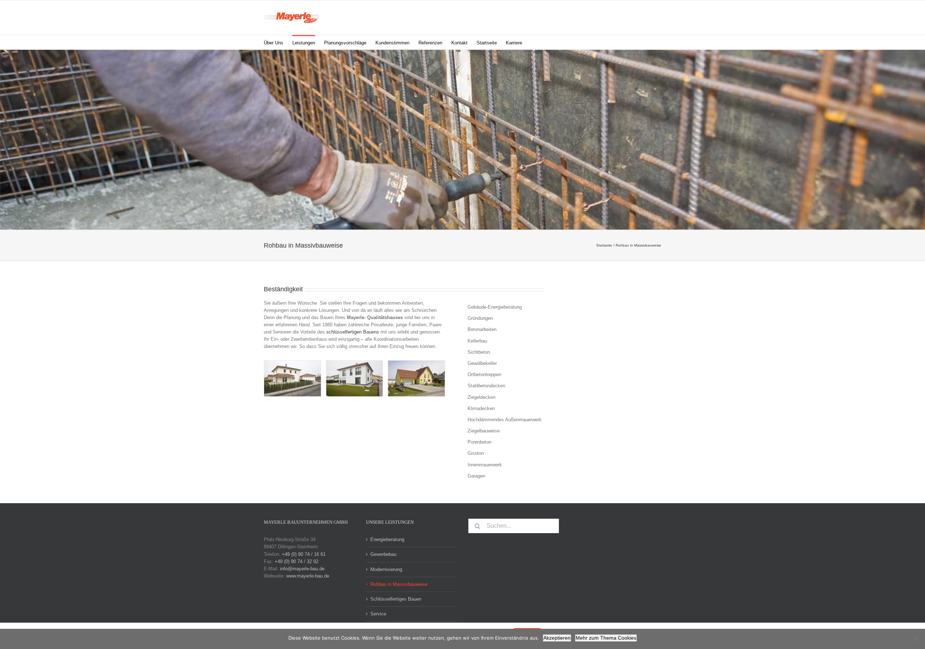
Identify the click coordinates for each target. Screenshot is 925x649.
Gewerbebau (383, 554)
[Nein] (916, 639)
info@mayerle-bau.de (302, 568)
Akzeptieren (557, 638)
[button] (533, 42)
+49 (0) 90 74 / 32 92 (296, 561)
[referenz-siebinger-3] (416, 378)
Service (378, 614)
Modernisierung (386, 569)
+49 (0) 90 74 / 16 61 (304, 554)
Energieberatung (387, 539)
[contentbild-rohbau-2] (292, 378)
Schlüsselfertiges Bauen (395, 599)
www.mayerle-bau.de (307, 576)
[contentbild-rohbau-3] (354, 378)
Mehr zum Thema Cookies (606, 638)
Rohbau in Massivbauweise (398, 584)
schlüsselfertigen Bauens (352, 332)
